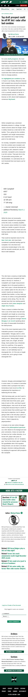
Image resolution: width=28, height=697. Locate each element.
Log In (17, 5)
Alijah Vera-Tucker (8, 306)
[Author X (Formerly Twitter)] (22, 513)
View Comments (14, 621)
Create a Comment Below (14, 482)
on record (12, 321)
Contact (10, 688)
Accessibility (22, 691)
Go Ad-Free (24, 5)
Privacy (4, 691)
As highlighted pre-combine (11, 78)
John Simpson (18, 303)
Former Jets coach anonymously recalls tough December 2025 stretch (14, 555)
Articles (7, 13)
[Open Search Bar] (20, 2)
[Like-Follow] (8, 5)
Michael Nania (14, 34)
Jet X (3, 13)
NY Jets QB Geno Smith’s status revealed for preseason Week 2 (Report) (10, 500)
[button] (2, 5)
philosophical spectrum (17, 427)
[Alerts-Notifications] (5, 5)
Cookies (15, 691)
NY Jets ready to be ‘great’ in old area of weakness (14, 562)
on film (19, 388)
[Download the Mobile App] (2, 5)
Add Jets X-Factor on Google (15, 484)
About (4, 688)
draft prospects (13, 59)
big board (12, 99)
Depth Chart (19, 9)
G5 (24, 9)
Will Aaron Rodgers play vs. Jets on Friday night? (13, 549)
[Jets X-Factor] (7, 2)
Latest (13, 9)
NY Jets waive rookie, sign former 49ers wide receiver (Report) (13, 567)
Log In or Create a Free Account (11, 605)
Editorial (22, 688)
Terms (9, 691)
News (11, 13)
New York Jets (6, 240)
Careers (16, 688)
